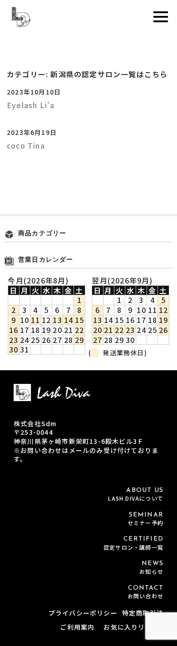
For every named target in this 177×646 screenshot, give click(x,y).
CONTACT (145, 592)
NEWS (151, 567)
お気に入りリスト (131, 626)
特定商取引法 (142, 612)
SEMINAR (145, 519)
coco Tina (26, 145)
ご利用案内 (77, 626)
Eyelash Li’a (30, 104)
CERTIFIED (133, 543)
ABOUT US (135, 494)
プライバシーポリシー (83, 612)
